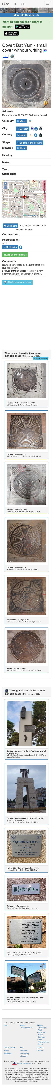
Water (22, 121)
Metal (22, 148)
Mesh (40, 1030)
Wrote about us (26, 1027)
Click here (11, 225)
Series (40, 1044)
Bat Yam (23, 128)
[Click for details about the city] (36, 128)
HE (23, 4)
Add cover (24, 1050)
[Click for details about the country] (35, 134)
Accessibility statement (24, 1054)
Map (21, 1047)
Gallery (6, 1050)
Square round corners (30, 142)
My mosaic (42, 1032)
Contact (40, 1050)
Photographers (43, 1042)
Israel (22, 134)
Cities (40, 1039)
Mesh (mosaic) (41, 358)
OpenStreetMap (31, 215)
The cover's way (10, 1047)
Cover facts (42, 1027)
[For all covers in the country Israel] (5, 55)
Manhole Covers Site (27, 15)
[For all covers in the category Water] (12, 55)
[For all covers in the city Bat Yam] (45, 50)
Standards (7, 1053)
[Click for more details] (26, 380)
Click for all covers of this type (19, 282)
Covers (40, 1025)
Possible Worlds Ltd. (24, 1064)
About (22, 1025)
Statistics (40, 1047)
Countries (41, 1037)
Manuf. (40, 1034)
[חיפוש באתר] (15, 3)
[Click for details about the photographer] (20, 246)
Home (5, 4)
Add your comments (16, 254)
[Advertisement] (26, 316)
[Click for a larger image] (26, 84)
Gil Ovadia (11, 246)
